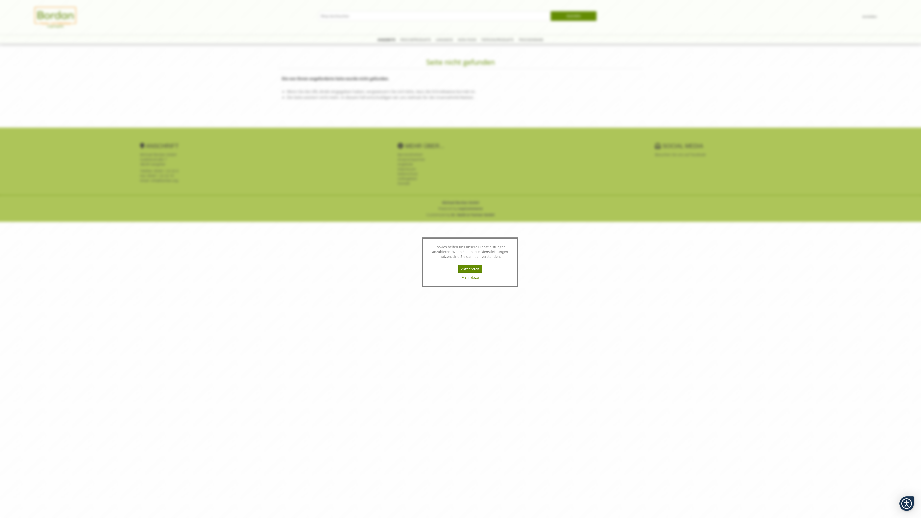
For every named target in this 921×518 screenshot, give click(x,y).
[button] (906, 503)
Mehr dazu (470, 277)
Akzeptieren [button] (470, 269)
